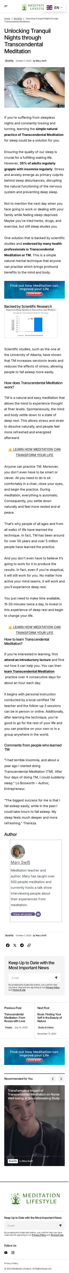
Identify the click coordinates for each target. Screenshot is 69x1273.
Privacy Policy (53, 987)
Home (7, 18)
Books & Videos (45, 1027)
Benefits (18, 18)
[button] (6, 6)
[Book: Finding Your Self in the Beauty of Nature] (49, 1021)
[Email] (38, 914)
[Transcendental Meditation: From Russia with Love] (19, 1021)
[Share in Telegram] (21, 945)
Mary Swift (20, 862)
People (8, 1027)
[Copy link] (29, 945)
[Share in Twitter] (14, 945)
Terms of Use (19, 990)
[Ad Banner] (34, 290)
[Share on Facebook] (7, 945)
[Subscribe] (56, 977)
